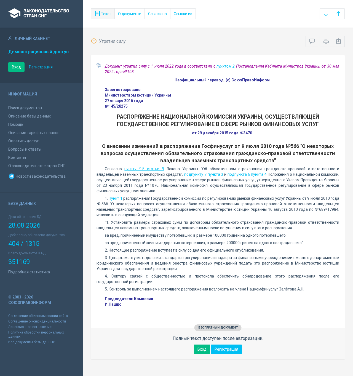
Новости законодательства (40, 176)
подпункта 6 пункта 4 (247, 174)
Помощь (15, 124)
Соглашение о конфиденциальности (37, 321)
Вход (16, 67)
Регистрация (41, 67)
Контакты (17, 157)
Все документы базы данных (31, 342)
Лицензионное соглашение (30, 327)
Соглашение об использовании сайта (38, 316)
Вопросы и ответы (24, 149)
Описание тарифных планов (34, 132)
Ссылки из (183, 14)
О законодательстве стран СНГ (36, 166)
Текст (105, 14)
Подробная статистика (29, 272)
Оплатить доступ (23, 141)
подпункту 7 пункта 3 (203, 174)
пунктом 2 (225, 66)
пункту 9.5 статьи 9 (144, 169)
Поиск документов (25, 108)
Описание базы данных (29, 116)
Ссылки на (157, 14)
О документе (129, 14)
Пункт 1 (115, 198)
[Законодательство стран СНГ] (41, 14)
